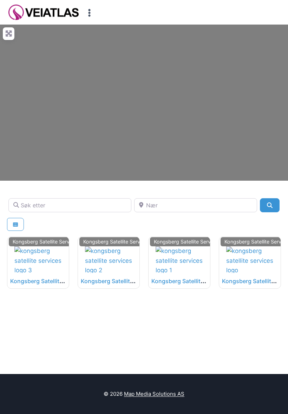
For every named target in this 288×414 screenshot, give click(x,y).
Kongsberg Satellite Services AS (194, 281)
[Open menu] (89, 12)
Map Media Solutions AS (154, 393)
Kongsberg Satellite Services (46, 242)
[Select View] (15, 224)
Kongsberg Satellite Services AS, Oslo (60, 281)
